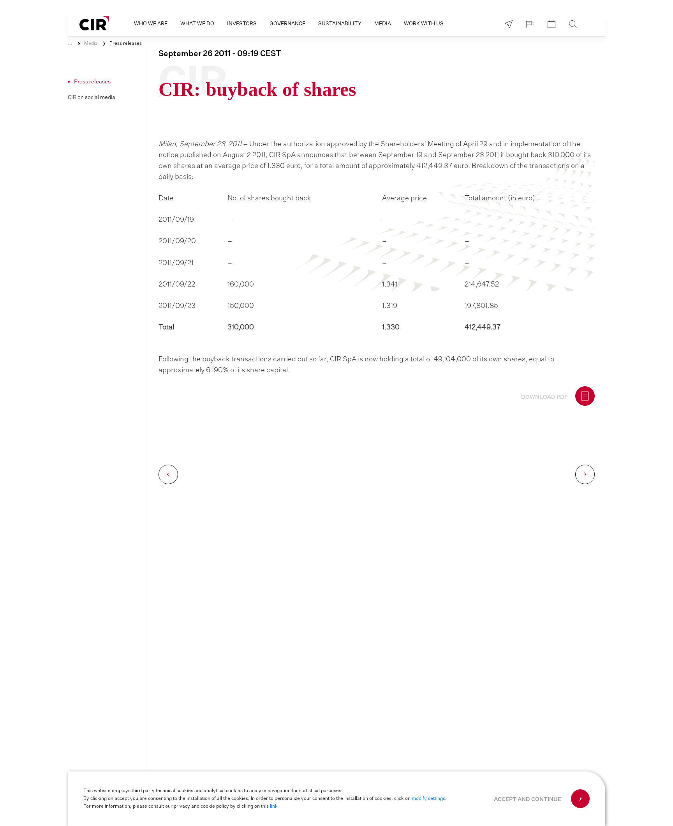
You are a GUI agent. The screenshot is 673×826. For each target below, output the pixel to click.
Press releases (125, 43)
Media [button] (382, 24)
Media (91, 43)
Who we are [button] (150, 24)
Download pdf (544, 397)
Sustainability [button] (339, 24)
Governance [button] (287, 24)
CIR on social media (91, 97)
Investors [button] (242, 24)
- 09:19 (220, 54)
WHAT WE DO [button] (197, 24)
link (274, 806)
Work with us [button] (424, 24)
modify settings (428, 798)
